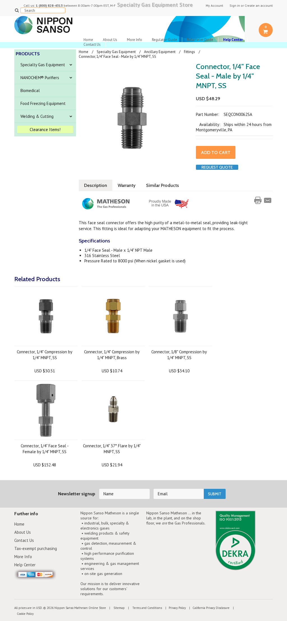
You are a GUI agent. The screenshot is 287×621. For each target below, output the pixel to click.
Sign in (235, 6)
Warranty (126, 185)
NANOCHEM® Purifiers (39, 77)
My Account (214, 6)
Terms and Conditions (146, 608)
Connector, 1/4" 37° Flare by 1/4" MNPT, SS (112, 448)
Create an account (259, 6)
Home (88, 39)
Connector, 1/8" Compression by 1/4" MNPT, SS (179, 354)
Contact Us (92, 44)
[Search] (16, 10)
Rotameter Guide (200, 39)
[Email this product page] (267, 200)
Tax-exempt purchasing (35, 548)
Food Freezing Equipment (43, 103)
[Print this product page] (257, 200)
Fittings (189, 51)
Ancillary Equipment (159, 51)
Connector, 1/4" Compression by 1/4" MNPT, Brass (112, 354)
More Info (134, 39)
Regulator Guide (164, 39)
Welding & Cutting (37, 116)
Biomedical (30, 90)
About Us (110, 39)
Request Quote (217, 167)
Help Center (25, 564)
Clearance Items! (45, 129)
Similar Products (162, 185)
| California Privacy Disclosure (208, 608)
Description (95, 185)
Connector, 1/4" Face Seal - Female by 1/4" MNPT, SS (45, 448)
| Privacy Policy (174, 608)
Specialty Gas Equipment (42, 64)
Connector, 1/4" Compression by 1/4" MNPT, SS (44, 354)
